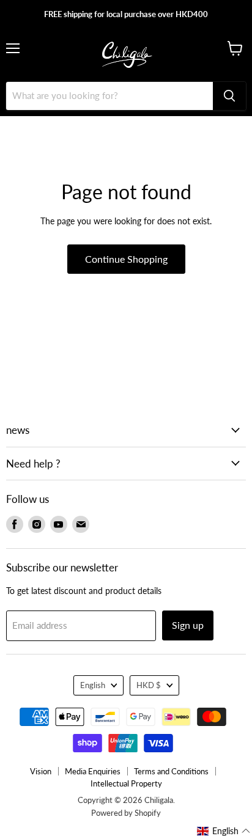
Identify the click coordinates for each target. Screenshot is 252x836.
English (92, 685)
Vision (40, 771)
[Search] (229, 96)
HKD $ (148, 685)
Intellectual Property (126, 783)
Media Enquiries (92, 771)
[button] (224, 831)
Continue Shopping (126, 259)
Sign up (188, 625)
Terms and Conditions (171, 771)
